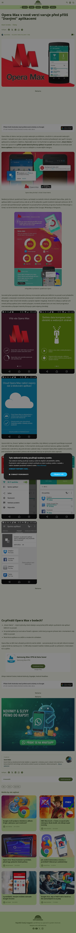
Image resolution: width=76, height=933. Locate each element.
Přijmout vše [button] (59, 474)
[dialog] (38, 466)
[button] (38, 469)
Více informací (41, 465)
